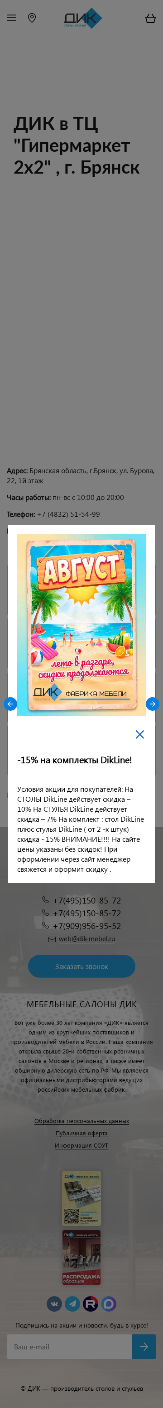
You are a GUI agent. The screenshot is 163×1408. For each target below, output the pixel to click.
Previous (10, 704)
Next (152, 704)
